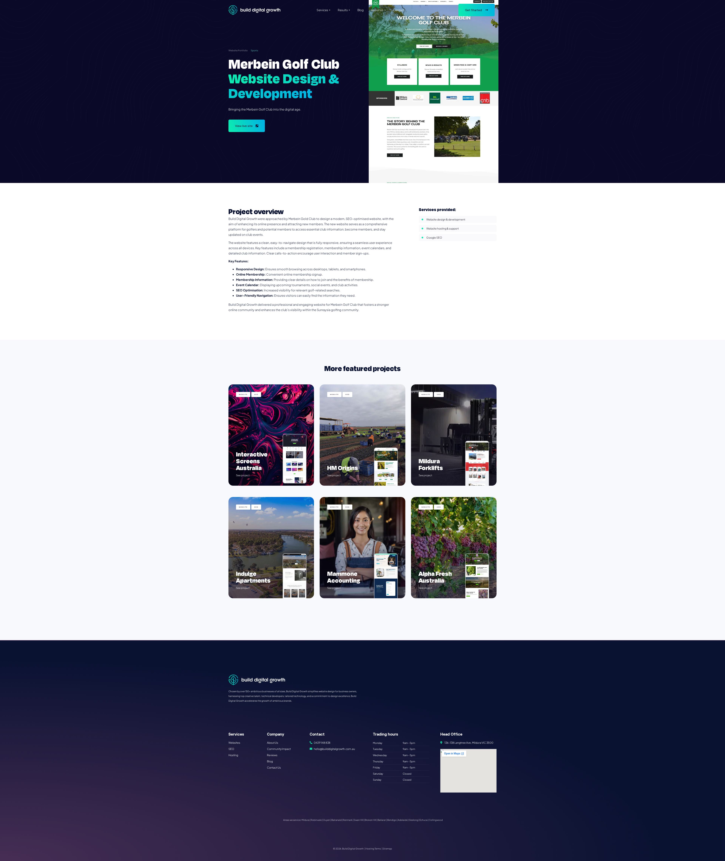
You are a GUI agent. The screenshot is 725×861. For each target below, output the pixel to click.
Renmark (347, 820)
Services (322, 10)
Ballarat (382, 820)
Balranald (336, 820)
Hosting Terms (373, 848)
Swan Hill (358, 820)
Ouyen (326, 820)
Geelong (413, 820)
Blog (360, 10)
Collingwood (436, 820)
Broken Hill (370, 820)
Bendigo (391, 820)
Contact (399, 10)
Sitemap (387, 848)
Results (343, 10)
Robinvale (316, 820)
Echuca (423, 820)
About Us (377, 10)
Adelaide (402, 820)
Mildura (305, 820)
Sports (254, 50)
